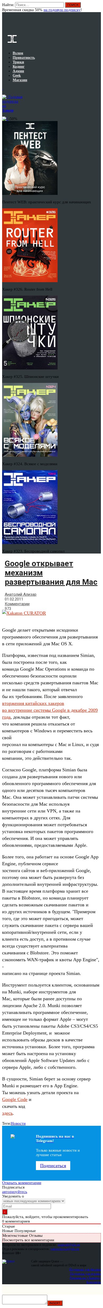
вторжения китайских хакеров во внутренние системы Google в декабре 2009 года (50, 710)
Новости (18, 1123)
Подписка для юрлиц (85, 1274)
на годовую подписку (62, 10)
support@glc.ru (69, 1245)
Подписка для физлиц (85, 1269)
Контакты (93, 1282)
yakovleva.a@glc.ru (64, 1249)
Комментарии (17, 604)
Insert (54, 1303)
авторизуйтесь (14, 1192)
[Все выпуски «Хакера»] (2, 88)
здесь (7, 1113)
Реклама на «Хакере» (85, 1278)
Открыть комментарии (21, 1183)
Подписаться (53, 1165)
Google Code (14, 1099)
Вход (97, 7)
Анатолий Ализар (20, 594)
